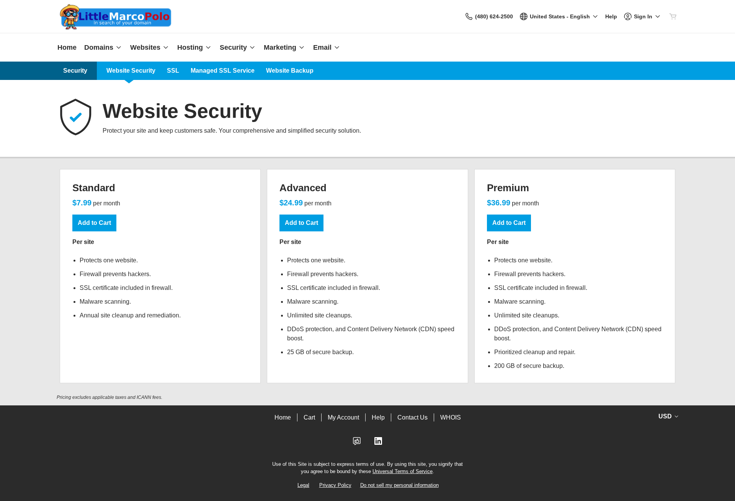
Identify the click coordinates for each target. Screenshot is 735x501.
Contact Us (412, 417)
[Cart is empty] (673, 16)
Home (282, 417)
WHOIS (450, 417)
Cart (309, 417)
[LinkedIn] (378, 443)
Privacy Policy (335, 485)
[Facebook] (356, 443)
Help (378, 417)
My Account (343, 417)
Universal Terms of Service (402, 471)
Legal (303, 485)
